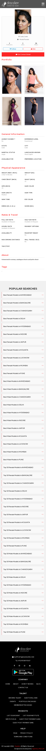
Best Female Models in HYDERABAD (17, 326)
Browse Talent (15, 698)
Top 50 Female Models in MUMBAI (16, 538)
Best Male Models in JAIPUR (14, 428)
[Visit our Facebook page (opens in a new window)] (14, 665)
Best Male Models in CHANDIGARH (17, 397)
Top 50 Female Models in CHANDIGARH (18, 483)
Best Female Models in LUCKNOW (16, 358)
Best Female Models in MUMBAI (15, 365)
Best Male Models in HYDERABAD (16, 412)
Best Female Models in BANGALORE (17, 303)
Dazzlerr (17, 746)
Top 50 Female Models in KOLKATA (16, 522)
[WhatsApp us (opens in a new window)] (25, 665)
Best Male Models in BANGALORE (16, 389)
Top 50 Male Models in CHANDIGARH (17, 569)
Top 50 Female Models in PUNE (15, 546)
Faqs (15, 733)
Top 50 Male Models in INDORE (15, 593)
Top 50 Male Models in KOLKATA (15, 608)
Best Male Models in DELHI (13, 405)
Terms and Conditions (23, 736)
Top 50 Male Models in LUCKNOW (16, 616)
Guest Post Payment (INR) (23, 723)
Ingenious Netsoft (38, 749)
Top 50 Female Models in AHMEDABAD (18, 467)
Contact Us (23, 687)
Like (33, 49)
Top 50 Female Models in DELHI (15, 491)
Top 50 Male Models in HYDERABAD (17, 585)
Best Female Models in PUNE (14, 373)
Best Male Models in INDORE (14, 420)
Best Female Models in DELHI (14, 318)
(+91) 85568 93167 (24, 660)
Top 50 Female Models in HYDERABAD (18, 499)
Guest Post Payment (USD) (29, 719)
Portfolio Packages (27, 701)
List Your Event (13, 715)
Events (13, 701)
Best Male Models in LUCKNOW (15, 444)
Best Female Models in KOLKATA (15, 350)
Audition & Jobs (30, 698)
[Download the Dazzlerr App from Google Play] (23, 672)
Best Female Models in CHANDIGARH (17, 311)
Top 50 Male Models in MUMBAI (15, 624)
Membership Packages (23, 705)
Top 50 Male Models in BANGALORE (17, 561)
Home (7, 684)
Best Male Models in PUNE (13, 459)
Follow (13, 49)
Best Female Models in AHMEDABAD (17, 295)
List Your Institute (31, 715)
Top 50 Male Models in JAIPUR (14, 601)
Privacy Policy (26, 733)
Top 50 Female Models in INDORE (16, 506)
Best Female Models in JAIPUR (14, 342)
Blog (38, 684)
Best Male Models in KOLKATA (15, 436)
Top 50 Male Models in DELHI (14, 577)
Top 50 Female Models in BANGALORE (17, 475)
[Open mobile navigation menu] (43, 4)
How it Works (27, 684)
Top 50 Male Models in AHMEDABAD (17, 554)
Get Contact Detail (23, 54)
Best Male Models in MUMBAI (14, 452)
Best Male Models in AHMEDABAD (16, 381)
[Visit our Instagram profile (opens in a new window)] (20, 665)
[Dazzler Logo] (10, 4)
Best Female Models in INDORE (15, 334)
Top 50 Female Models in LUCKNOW (17, 530)
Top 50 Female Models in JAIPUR (15, 514)
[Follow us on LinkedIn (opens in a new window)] (30, 665)
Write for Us (11, 719)
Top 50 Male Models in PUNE (14, 632)
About (16, 684)
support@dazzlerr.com (24, 657)
